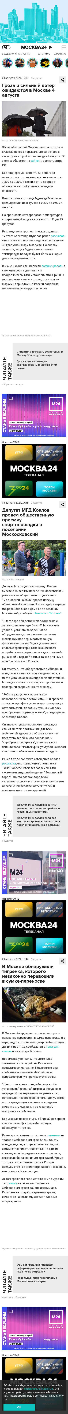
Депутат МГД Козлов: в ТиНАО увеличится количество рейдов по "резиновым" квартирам (39, 808)
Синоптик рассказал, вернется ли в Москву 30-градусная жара (40, 353)
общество (7, 384)
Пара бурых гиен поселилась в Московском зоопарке (37, 1279)
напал (13, 1183)
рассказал (58, 236)
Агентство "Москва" (48, 613)
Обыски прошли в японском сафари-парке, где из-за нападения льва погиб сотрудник (40, 1268)
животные (7, 1297)
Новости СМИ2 (10, 442)
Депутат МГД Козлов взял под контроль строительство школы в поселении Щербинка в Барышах (38, 821)
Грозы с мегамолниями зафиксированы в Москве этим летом (37, 365)
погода (19, 384)
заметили (54, 1135)
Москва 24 (34, 47)
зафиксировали (52, 266)
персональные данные (38, 1389)
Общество (36, 78)
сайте (35, 161)
